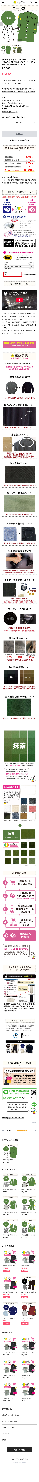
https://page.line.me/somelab (13, 1118)
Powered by (17, 1462)
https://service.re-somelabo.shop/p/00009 (18, 92)
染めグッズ (5, 1434)
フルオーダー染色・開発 (9, 1421)
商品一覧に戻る (20, 1450)
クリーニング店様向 (8, 1427)
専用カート (5, 1440)
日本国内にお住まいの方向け (19, 140)
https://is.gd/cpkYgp (9, 112)
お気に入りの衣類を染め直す (11, 1415)
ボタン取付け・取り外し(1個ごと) (14, 117)
